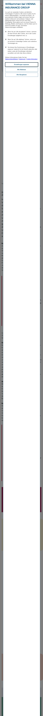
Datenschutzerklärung (11, 59)
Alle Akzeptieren (21, 74)
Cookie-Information (31, 59)
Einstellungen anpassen (21, 64)
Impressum (22, 59)
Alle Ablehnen (21, 69)
